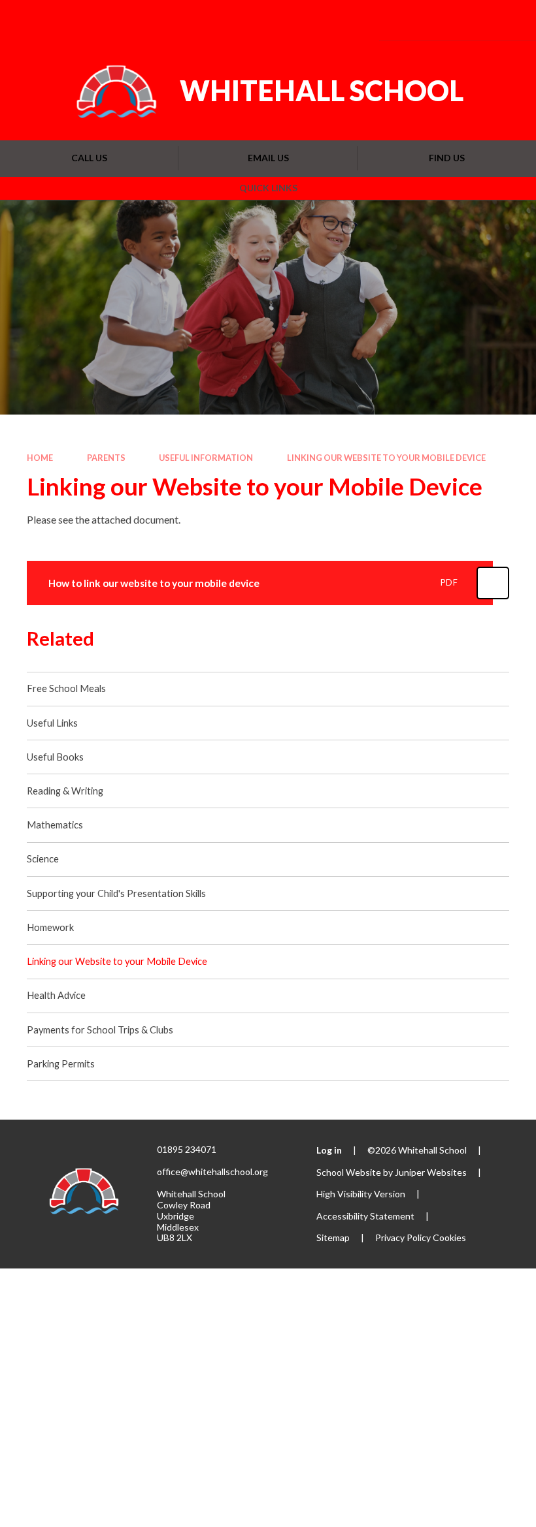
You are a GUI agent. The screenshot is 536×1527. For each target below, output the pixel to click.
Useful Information (206, 457)
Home (40, 457)
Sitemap (333, 1237)
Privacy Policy (403, 1237)
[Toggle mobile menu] (506, 20)
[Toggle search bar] (468, 20)
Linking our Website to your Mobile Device (386, 457)
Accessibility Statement (365, 1215)
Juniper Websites (431, 1172)
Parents (106, 457)
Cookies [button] (449, 1237)
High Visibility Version (360, 1193)
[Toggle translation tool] (432, 20)
